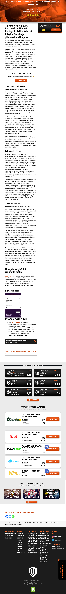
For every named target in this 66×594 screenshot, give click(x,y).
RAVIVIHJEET (8, 538)
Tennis (19, 540)
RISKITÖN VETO (32, 544)
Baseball (20, 544)
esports (53, 1)
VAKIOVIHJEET (9, 536)
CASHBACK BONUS (43, 550)
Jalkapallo (20, 536)
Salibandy (20, 546)
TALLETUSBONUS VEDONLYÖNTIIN (33, 541)
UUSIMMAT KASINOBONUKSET (45, 537)
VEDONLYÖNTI (32, 531)
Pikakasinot (43, 562)
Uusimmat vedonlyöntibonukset (35, 537)
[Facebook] (6, 516)
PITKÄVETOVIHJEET (10, 534)
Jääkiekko (20, 534)
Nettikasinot (39, 1)
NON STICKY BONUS (43, 546)
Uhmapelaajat (8, 522)
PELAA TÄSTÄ (21, 80)
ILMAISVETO (31, 546)
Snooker (19, 548)
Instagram (57, 537)
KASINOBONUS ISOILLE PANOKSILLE (44, 559)
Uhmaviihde (31, 4)
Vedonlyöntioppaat (16, 1)
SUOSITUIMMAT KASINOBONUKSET (45, 534)
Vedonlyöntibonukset (29, 1)
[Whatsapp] (13, 516)
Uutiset (37, 4)
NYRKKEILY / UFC (21, 552)
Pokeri (59, 1)
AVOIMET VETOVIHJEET (33, 366)
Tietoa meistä (56, 547)
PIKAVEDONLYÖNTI (33, 552)
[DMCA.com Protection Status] (33, 589)
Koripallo (20, 538)
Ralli (18, 550)
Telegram (58, 540)
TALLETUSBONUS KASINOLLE (44, 541)
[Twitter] (10, 516)
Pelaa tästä (53, 419)
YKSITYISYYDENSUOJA (58, 549)
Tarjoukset (47, 1)
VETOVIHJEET (9, 531)
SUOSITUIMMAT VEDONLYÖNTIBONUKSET (35, 534)
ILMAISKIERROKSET (45, 544)
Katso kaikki (34, 400)
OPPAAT (19, 531)
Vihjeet (8, 1)
